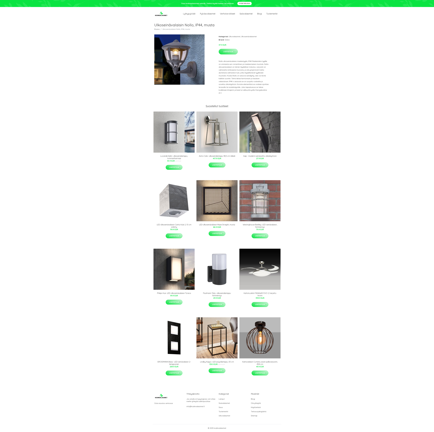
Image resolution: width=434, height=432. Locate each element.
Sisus (221, 407)
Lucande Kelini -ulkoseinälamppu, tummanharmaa (174, 157)
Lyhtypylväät (189, 13)
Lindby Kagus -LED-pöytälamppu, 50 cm (217, 362)
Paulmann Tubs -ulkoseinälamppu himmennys (217, 294)
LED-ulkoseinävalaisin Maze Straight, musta (217, 225)
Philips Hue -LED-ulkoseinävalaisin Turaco (174, 293)
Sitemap (254, 416)
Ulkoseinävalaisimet (249, 36)
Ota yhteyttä (256, 403)
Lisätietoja (228, 52)
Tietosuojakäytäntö (258, 411)
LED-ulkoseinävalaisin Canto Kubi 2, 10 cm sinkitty (174, 226)
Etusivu (157, 29)
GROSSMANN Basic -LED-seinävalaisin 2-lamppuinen (174, 363)
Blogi (259, 13)
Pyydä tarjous (244, 3)
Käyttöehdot (256, 407)
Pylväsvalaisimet (207, 13)
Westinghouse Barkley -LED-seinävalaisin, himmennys (260, 226)
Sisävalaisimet (246, 13)
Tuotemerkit (271, 13)
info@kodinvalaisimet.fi (195, 406)
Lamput (222, 399)
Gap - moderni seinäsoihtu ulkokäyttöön (260, 156)
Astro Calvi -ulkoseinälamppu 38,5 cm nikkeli (217, 156)
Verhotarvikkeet (227, 13)
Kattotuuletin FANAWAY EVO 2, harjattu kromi (260, 294)
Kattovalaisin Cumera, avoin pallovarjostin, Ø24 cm (260, 363)
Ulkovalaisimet (234, 36)
